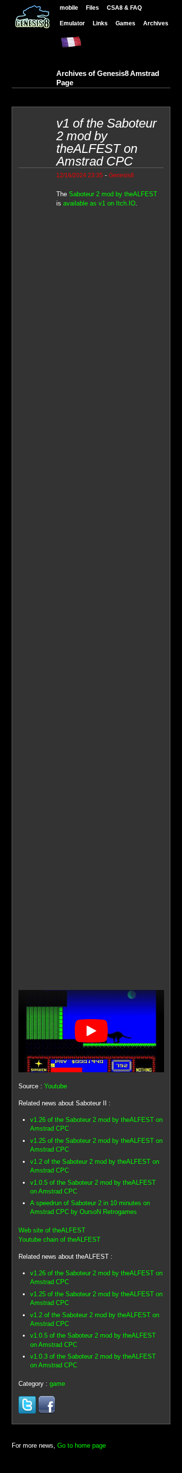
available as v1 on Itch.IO (99, 203)
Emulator (72, 23)
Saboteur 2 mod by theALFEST (113, 194)
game (57, 1383)
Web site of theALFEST (51, 1230)
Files (92, 7)
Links (100, 23)
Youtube (55, 1086)
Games (125, 23)
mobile (69, 7)
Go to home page (81, 1445)
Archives (155, 23)
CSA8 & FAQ (124, 7)
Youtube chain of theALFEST (59, 1239)
